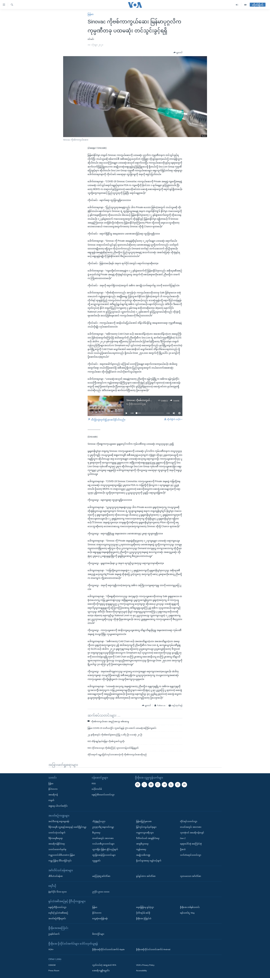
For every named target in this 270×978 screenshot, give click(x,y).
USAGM (52, 965)
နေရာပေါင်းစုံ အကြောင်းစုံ (191, 844)
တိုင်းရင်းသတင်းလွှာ (188, 821)
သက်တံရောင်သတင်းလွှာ (190, 855)
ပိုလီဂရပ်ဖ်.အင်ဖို (143, 913)
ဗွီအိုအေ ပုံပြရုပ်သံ (143, 918)
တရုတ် (51, 800)
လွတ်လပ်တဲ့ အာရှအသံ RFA (104, 965)
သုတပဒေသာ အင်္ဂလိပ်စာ (190, 876)
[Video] (245, 5)
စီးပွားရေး (96, 833)
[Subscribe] (184, 784)
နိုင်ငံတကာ (53, 789)
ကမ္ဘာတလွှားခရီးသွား (145, 833)
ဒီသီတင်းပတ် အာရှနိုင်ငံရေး (147, 838)
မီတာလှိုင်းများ (98, 934)
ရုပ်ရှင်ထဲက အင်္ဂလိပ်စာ (146, 876)
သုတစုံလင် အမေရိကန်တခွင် (192, 833)
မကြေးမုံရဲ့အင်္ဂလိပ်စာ (101, 876)
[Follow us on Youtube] (151, 784)
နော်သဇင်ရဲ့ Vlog (187, 913)
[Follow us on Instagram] (157, 784)
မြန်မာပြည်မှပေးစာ (144, 821)
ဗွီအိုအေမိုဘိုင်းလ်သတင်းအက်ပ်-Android (153, 949)
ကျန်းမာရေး (141, 849)
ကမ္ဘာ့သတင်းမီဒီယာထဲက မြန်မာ (61, 855)
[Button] (177, 53)
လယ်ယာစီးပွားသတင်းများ (103, 844)
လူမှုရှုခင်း (96, 861)
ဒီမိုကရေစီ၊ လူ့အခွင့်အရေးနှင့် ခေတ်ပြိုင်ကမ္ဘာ (67, 827)
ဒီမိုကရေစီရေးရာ (55, 838)
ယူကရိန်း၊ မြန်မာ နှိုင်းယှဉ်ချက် (105, 849)
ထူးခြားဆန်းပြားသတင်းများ (104, 855)
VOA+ (51, 949)
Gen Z (183, 838)
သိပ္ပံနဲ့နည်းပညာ (98, 821)
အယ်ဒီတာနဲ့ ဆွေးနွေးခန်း (58, 821)
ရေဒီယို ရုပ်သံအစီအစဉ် (58, 913)
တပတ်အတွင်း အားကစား (103, 838)
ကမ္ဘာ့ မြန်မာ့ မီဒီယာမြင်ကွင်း (60, 861)
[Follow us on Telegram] (164, 784)
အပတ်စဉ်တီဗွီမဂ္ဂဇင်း (57, 918)
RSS (94, 783)
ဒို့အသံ (183, 849)
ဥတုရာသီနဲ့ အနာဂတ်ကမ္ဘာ (103, 827)
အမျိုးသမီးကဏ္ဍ (143, 855)
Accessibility (141, 971)
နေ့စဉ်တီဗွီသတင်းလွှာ (57, 907)
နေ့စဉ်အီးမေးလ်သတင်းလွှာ (103, 795)
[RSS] (171, 784)
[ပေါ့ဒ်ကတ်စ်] (177, 784)
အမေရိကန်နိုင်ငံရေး (56, 844)
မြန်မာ (91, 14)
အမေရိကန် (53, 795)
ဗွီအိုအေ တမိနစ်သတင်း (190, 907)
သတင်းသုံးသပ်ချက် (56, 833)
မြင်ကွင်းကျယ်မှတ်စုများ (146, 827)
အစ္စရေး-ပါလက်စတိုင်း (58, 806)
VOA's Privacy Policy (145, 965)
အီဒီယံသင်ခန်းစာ (55, 876)
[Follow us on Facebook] (137, 784)
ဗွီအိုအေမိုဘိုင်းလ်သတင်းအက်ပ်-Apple (108, 949)
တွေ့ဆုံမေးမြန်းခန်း (100, 918)
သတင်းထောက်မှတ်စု (57, 849)
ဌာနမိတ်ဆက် (54, 934)
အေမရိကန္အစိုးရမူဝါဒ (101, 971)
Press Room (53, 971)
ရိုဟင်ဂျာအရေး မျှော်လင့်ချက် (148, 861)
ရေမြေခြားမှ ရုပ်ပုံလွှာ (145, 907)
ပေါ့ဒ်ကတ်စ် (97, 789)
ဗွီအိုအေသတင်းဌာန (137, 404)
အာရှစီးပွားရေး (142, 844)
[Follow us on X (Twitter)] (144, 784)
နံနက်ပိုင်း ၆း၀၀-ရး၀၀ (57, 892)
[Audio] (237, 5)
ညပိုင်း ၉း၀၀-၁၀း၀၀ (100, 892)
